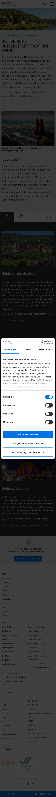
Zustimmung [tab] (10, 350)
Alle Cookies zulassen (28, 434)
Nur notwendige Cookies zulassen (28, 452)
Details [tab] (28, 350)
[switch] (49, 405)
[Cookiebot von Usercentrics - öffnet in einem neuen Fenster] (41, 342)
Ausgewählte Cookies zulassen (28, 443)
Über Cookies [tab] (46, 350)
